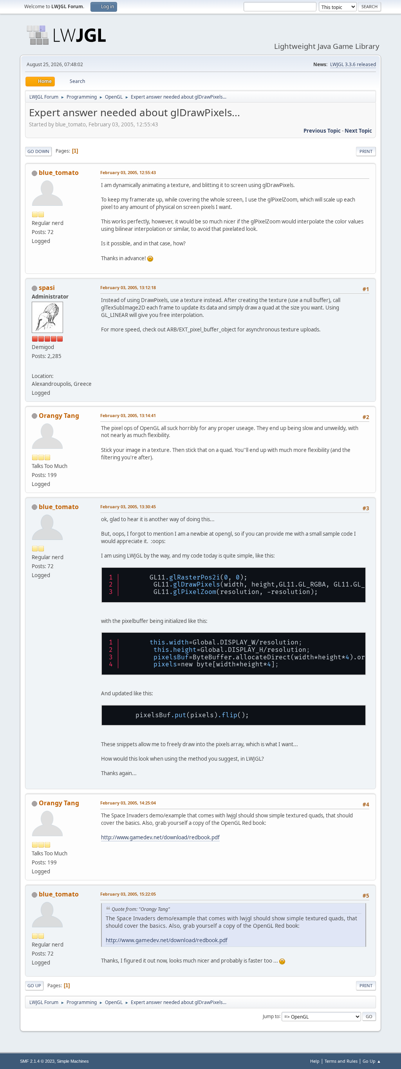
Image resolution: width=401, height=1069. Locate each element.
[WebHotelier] (35, 366)
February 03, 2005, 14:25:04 (128, 803)
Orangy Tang (59, 415)
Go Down (38, 151)
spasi (47, 287)
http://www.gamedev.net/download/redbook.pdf (160, 837)
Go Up (34, 985)
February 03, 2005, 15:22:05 (128, 894)
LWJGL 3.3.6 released (353, 64)
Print (365, 151)
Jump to (271, 1016)
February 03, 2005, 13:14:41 (128, 415)
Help (315, 1061)
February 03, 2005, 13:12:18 (128, 287)
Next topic (358, 130)
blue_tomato (59, 172)
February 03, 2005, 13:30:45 (128, 506)
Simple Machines (73, 1061)
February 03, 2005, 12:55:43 (128, 172)
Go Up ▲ (372, 1061)
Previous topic (322, 130)
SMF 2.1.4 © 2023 (37, 1061)
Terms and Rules (341, 1061)
